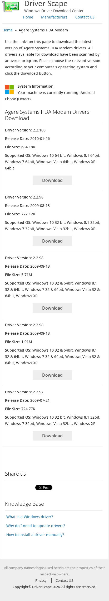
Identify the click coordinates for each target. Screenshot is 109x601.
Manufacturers (54, 17)
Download (52, 180)
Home (28, 17)
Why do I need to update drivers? (35, 525)
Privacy (41, 580)
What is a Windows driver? (29, 516)
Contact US (85, 17)
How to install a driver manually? (35, 534)
